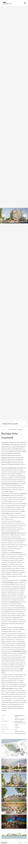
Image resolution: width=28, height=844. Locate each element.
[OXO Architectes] (7, 3)
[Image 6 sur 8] (15, 424)
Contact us (4, 842)
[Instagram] (22, 842)
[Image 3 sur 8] (12, 424)
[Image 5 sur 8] (14, 424)
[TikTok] (24, 842)
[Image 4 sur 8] (13, 424)
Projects (3, 429)
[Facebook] (26, 842)
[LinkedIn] (20, 842)
